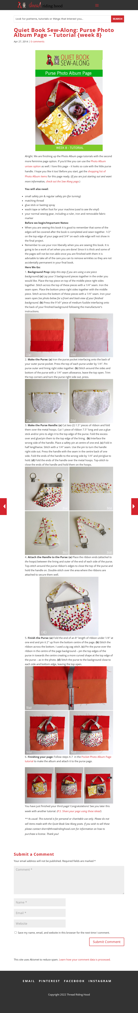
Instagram (100, 980)
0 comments (37, 41)
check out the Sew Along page (62, 181)
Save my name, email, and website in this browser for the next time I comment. (64, 932)
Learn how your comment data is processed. (85, 959)
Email (29, 980)
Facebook (74, 980)
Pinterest (49, 980)
